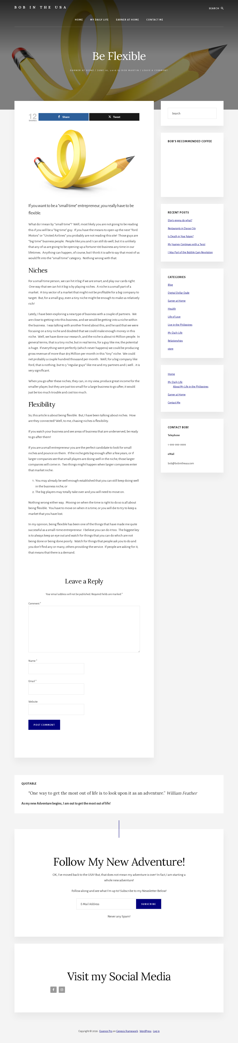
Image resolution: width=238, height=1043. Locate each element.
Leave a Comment (155, 70)
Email (32, 681)
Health (172, 308)
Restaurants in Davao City (182, 228)
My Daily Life (175, 332)
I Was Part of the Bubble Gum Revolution (190, 252)
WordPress (145, 1031)
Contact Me (174, 402)
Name (32, 660)
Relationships (175, 340)
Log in (156, 1031)
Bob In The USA (41, 7)
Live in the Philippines (180, 324)
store (170, 348)
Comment (34, 603)
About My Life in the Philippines (190, 386)
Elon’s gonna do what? (180, 220)
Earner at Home (82, 70)
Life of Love (174, 316)
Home (171, 374)
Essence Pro (105, 1031)
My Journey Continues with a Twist (186, 244)
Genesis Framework (127, 1031)
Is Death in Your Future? (181, 236)
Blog (170, 284)
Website (33, 701)
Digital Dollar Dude (178, 292)
